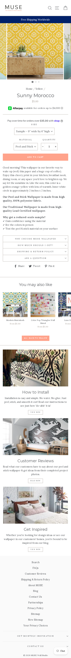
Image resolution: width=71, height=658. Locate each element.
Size (34, 124)
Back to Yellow (38, 338)
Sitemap (35, 613)
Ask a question (35, 258)
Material (25, 139)
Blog (35, 590)
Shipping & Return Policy (35, 251)
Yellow (39, 88)
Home (29, 88)
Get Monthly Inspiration (35, 636)
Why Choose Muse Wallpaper (35, 238)
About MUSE (35, 585)
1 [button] (33, 82)
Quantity (49, 139)
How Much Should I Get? (35, 245)
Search (35, 562)
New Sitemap (35, 619)
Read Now (35, 481)
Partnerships (35, 602)
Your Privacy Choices (35, 625)
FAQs (35, 567)
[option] (35, 20)
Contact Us (35, 596)
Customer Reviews (35, 573)
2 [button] (36, 82)
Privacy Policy (35, 608)
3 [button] (39, 82)
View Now (35, 412)
